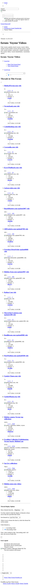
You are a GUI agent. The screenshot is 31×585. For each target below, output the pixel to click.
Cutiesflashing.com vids (12, 127)
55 (12, 401)
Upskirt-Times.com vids (12, 376)
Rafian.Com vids (10, 292)
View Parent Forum (13, 66)
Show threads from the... (7, 510)
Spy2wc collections (10, 463)
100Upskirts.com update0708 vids (16, 229)
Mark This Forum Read (14, 64)
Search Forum (7, 69)
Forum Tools (6, 61)
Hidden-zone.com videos (12, 484)
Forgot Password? (6, 24)
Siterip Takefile (24, 583)
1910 (13, 488)
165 (13, 213)
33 (12, 340)
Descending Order (11, 529)
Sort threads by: (5, 517)
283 (13, 276)
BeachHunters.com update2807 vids (17, 208)
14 (12, 172)
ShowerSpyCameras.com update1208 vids (13, 314)
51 (12, 131)
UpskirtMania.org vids (12, 397)
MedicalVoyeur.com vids (12, 86)
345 (13, 234)
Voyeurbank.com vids (12, 106)
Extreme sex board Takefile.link (12, 28)
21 (12, 193)
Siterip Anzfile (7, 583)
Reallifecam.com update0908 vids (16, 335)
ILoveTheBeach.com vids (13, 167)
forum (5, 3)
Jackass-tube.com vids (12, 188)
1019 (13, 424)
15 (12, 319)
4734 (13, 446)
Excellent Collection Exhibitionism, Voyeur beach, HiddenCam (16, 440)
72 (12, 360)
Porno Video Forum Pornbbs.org (13, 577)
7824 (13, 468)
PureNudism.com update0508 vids (16, 356)
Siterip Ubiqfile (15, 583)
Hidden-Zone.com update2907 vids (16, 272)
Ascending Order (11, 528)
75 (12, 111)
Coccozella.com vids (11, 147)
